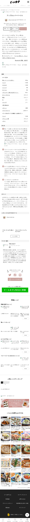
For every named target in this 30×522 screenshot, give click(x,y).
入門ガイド (23, 5)
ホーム (3, 519)
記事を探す (9, 519)
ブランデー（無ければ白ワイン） (10, 92)
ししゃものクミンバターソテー (15, 469)
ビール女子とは (7, 494)
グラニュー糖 (5, 118)
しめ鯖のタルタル (5, 313)
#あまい (15, 24)
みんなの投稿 (15, 519)
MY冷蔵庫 (27, 519)
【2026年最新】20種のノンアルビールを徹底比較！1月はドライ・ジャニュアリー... (5, 471)
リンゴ (4, 82)
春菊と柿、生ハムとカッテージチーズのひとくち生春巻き (15, 315)
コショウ (4, 102)
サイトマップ (22, 507)
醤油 (3, 97)
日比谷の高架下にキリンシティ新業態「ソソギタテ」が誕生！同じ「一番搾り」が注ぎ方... (5, 486)
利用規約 (8, 499)
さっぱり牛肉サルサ (5, 348)
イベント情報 (6, 5)
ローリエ (4, 90)
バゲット (4, 108)
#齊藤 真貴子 (21, 24)
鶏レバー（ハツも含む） (8, 80)
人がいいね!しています (15, 31)
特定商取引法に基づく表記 (22, 503)
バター (4, 121)
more (25, 318)
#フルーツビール (22, 23)
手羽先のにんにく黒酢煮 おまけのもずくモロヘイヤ (5, 428)
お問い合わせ (22, 499)
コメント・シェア (23, 29)
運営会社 (8, 507)
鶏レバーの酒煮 (14, 331)
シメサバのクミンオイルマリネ (24, 365)
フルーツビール (12, 19)
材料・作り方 (7, 28)
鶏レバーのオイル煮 (5, 331)
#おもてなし (15, 23)
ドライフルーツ (6, 110)
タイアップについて (22, 494)
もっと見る (15, 236)
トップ (14, 5)
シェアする (21, 519)
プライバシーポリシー (8, 503)
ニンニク (4, 87)
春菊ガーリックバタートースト (15, 456)
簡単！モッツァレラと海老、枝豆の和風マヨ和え (24, 315)
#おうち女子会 (9, 24)
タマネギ (4, 85)
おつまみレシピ (4, 9)
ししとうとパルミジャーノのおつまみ (15, 349)
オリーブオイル (6, 95)
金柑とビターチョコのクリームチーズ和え (15, 484)
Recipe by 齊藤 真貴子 (21, 60)
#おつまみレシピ (8, 23)
